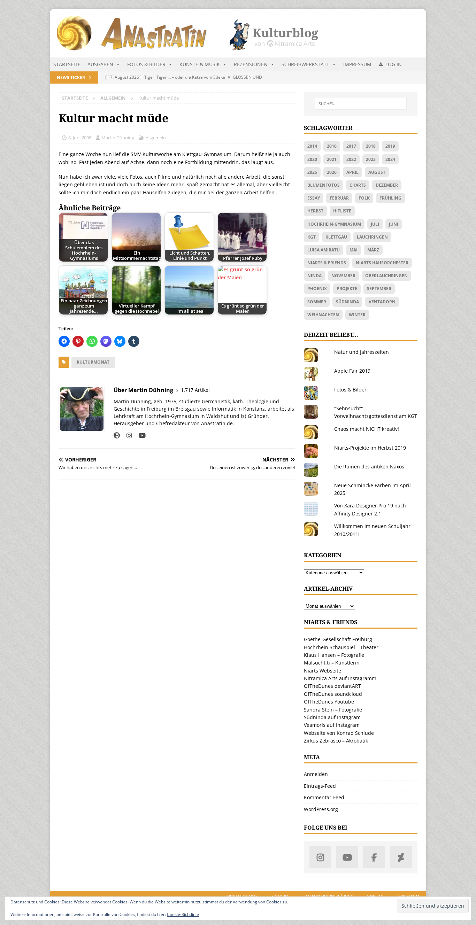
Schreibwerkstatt (305, 64)
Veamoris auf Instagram (332, 725)
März (373, 250)
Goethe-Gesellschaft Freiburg (338, 639)
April (352, 172)
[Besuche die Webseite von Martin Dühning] (117, 435)
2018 (371, 146)
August (376, 172)
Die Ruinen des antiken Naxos (369, 466)
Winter (357, 315)
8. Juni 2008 (79, 137)
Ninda (314, 276)
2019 (390, 146)
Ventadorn (382, 302)
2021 (332, 159)
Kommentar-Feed (324, 797)
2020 (312, 159)
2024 (390, 159)
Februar (339, 198)
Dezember (387, 185)
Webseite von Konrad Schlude (339, 733)
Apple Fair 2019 (352, 370)
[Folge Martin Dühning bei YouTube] (139, 435)
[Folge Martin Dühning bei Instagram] (126, 435)
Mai (354, 250)
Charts (358, 185)
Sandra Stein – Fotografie (333, 709)
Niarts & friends (326, 263)
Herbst (315, 211)
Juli (375, 224)
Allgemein (156, 137)
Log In (393, 64)
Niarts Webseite (322, 670)
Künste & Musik (199, 64)
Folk (364, 198)
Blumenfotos (323, 185)
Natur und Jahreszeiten (361, 352)
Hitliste (342, 211)
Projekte (347, 289)
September (379, 289)
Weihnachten (323, 315)
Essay (313, 198)
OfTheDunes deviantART (332, 686)
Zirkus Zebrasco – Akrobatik (336, 740)
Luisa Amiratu (323, 250)
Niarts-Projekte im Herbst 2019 (370, 447)
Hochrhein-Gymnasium (334, 224)
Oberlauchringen (386, 276)
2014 (312, 146)
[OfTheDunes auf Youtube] (347, 857)
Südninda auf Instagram (332, 717)
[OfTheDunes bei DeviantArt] (401, 857)
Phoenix (317, 289)
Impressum (357, 64)
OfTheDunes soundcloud (333, 694)
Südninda (347, 302)
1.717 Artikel (195, 390)
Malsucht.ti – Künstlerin (332, 662)
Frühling (390, 198)
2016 (332, 146)
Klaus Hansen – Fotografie (334, 655)
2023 (371, 159)
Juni (393, 224)
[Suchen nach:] (360, 104)
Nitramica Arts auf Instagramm (340, 678)
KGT (311, 237)
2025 (312, 172)
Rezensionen (251, 64)
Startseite (66, 64)
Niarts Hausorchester (382, 263)
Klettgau (336, 237)
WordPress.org (321, 809)
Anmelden (316, 774)
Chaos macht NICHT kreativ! (366, 429)
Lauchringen (372, 237)
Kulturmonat (93, 362)
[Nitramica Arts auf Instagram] (320, 857)
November (343, 276)
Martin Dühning (117, 137)
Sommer (316, 302)
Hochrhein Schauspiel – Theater (341, 647)
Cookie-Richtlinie (183, 914)
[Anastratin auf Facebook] (374, 857)
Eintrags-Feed (320, 786)
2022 (351, 159)
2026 (332, 172)
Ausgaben (100, 64)
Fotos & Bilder (146, 64)
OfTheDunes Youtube (329, 701)
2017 (351, 146)
